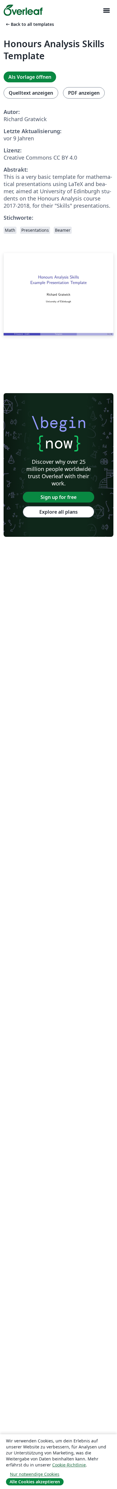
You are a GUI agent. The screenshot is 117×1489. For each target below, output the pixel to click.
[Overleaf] (23, 10)
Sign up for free (58, 497)
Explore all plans (58, 512)
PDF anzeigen (84, 93)
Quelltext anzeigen (31, 93)
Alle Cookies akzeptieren (35, 1481)
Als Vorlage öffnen (29, 77)
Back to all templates (29, 24)
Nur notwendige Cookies (34, 1474)
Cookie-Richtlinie (69, 1465)
